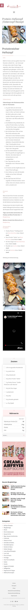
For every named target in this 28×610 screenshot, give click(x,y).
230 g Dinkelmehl (10, 375)
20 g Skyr (8, 395)
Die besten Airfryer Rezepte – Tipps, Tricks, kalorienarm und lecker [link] (18, 513)
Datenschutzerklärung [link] (14, 593)
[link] (2, 5)
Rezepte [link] (14, 585)
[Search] (24, 435)
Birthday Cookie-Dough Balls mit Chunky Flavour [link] (18, 500)
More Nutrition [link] (20, 241)
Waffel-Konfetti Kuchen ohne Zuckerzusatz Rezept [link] (18, 487)
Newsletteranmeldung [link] (14, 590)
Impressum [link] (14, 595)
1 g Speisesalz (10, 392)
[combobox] (12, 435)
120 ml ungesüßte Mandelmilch (14, 367)
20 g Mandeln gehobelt (12, 399)
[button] (14, 12)
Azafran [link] (15, 246)
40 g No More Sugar (11, 388)
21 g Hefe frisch (10, 371)
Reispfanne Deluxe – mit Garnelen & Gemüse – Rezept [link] (18, 506)
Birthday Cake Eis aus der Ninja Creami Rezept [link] (18, 493)
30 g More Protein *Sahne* (13, 379)
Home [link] (14, 583)
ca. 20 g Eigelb (10, 403)
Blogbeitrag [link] (6, 217)
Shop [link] (14, 588)
